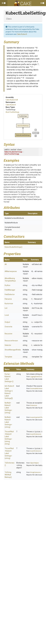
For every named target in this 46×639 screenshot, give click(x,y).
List (6, 308)
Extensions (33, 405)
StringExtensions (35, 472)
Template (8, 357)
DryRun (7, 285)
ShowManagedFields (13, 350)
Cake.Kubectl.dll (12, 100)
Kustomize (9, 304)
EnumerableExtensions (37, 388)
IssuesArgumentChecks (37, 417)
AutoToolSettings (12, 112)
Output (7, 322)
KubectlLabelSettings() (13, 247)
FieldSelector (10, 294)
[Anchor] (21, 42)
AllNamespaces (11, 271)
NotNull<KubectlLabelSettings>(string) (8, 408)
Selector (8, 345)
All (6, 264)
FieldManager (10, 290)
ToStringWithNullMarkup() (8, 474)
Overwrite (8, 327)
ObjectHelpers (34, 463)
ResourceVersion (11, 341)
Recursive (8, 334)
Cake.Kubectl (22, 34)
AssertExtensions (35, 434)
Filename (8, 299)
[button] (3, 3)
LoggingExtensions (36, 377)
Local (7, 315)
